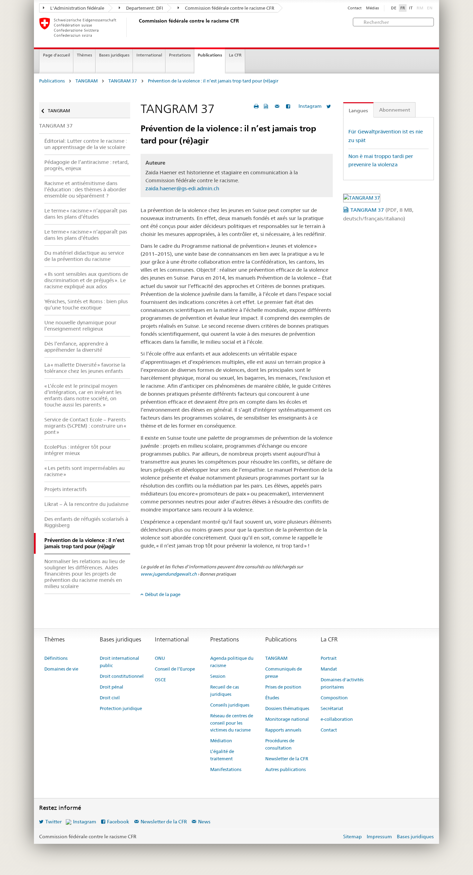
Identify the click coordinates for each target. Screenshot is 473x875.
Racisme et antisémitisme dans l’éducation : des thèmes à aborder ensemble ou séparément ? (85, 189)
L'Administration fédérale (76, 8)
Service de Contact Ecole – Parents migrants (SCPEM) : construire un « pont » (85, 425)
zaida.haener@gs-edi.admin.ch (182, 188)
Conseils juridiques (229, 705)
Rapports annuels (283, 730)
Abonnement (394, 110)
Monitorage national (287, 719)
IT (411, 8)
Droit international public (119, 661)
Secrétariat (332, 708)
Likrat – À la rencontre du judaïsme (86, 504)
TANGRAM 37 (122, 81)
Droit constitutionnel (122, 676)
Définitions (56, 658)
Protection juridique (121, 708)
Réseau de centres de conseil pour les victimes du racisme (231, 723)
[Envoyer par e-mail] (278, 106)
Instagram (310, 106)
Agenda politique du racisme (231, 661)
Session (217, 676)
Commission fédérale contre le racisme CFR (229, 8)
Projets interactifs (65, 489)
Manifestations (225, 769)
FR (402, 8)
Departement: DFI (144, 8)
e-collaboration (337, 719)
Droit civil (110, 697)
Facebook (118, 821)
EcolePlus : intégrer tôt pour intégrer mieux (77, 450)
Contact (355, 8)
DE (393, 8)
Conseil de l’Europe (175, 669)
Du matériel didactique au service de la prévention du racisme (84, 256)
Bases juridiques (114, 55)
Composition (334, 697)
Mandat (329, 669)
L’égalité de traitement (222, 755)
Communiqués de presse (283, 672)
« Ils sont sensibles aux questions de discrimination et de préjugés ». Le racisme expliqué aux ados (86, 280)
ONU (160, 658)
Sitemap (352, 836)
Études (272, 697)
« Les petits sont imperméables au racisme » (84, 471)
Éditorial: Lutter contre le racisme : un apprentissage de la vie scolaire (85, 144)
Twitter (53, 821)
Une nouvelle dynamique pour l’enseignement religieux (80, 325)
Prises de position (283, 687)
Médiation (221, 740)
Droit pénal (111, 687)
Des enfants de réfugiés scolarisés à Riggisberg (86, 522)
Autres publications (285, 769)
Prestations (180, 55)
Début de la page (162, 594)
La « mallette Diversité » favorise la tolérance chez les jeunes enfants (84, 367)
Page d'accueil (56, 55)
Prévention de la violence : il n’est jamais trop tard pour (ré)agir (213, 81)
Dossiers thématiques (287, 708)
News (204, 821)
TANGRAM (86, 81)
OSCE (160, 679)
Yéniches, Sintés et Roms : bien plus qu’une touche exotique (86, 304)
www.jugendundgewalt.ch (169, 574)
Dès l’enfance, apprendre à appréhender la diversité (76, 346)
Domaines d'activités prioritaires (342, 683)
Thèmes (84, 55)
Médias (372, 8)
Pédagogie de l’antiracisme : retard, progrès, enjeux (86, 165)
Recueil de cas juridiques (224, 690)
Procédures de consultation (279, 744)
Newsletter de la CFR (286, 758)
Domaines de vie (61, 669)
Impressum (379, 836)
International (149, 55)
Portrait (329, 658)
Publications (210, 55)
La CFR (235, 55)
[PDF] (267, 106)
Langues (358, 110)
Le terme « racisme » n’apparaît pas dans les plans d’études (85, 213)
